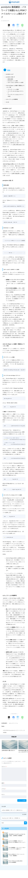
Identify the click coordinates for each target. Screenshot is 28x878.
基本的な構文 (10, 79)
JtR (4, 730)
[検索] (25, 822)
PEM (7, 730)
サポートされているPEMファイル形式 (15, 82)
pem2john (12, 730)
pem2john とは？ (10, 74)
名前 (3, 783)
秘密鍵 (4, 732)
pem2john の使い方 (10, 76)
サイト (3, 794)
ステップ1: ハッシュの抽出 (13, 89)
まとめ (7, 102)
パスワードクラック (19, 730)
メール (4, 788)
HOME (15, 872)
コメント (4, 766)
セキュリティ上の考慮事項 (12, 99)
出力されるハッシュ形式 (13, 80)
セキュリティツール (13, 723)
